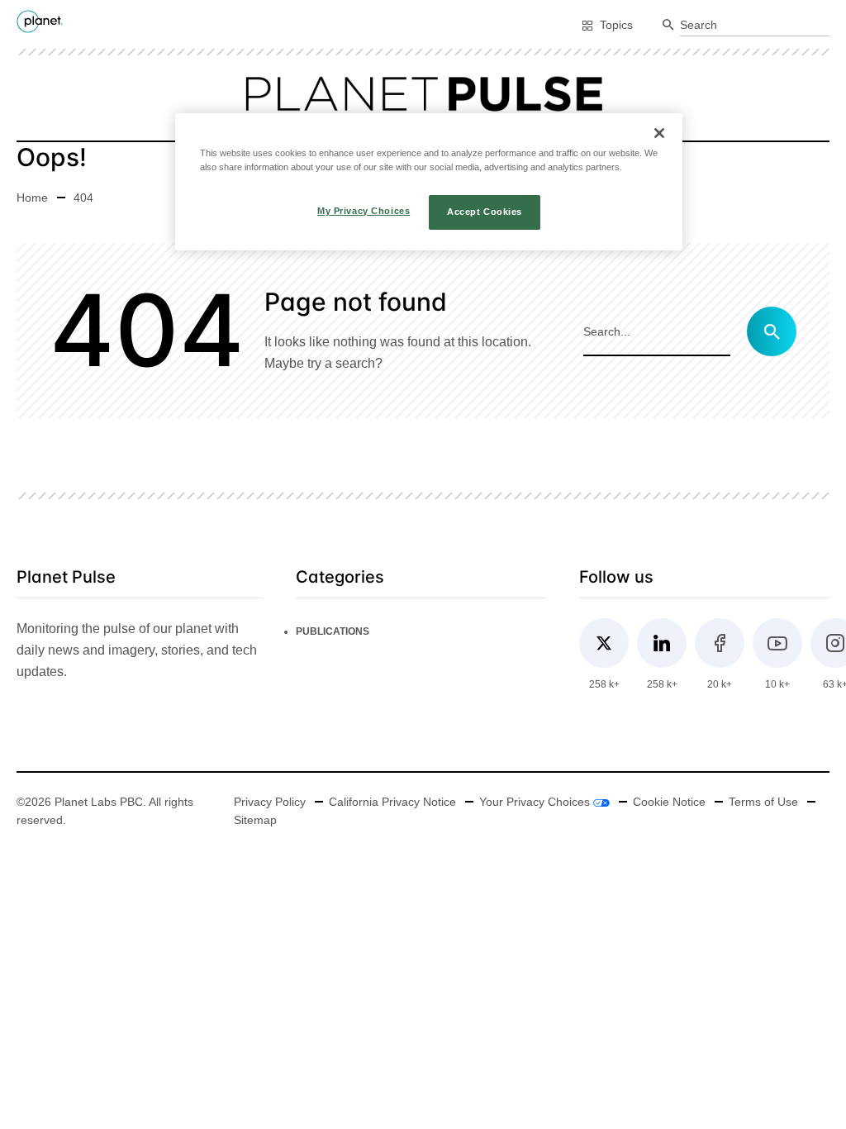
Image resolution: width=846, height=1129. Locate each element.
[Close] (659, 133)
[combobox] (754, 25)
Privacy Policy (270, 801)
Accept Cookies (484, 212)
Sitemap (255, 820)
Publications (332, 631)
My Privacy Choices (363, 211)
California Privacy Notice (392, 801)
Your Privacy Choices (536, 801)
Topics (616, 24)
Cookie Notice (669, 801)
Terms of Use (763, 801)
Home (32, 197)
